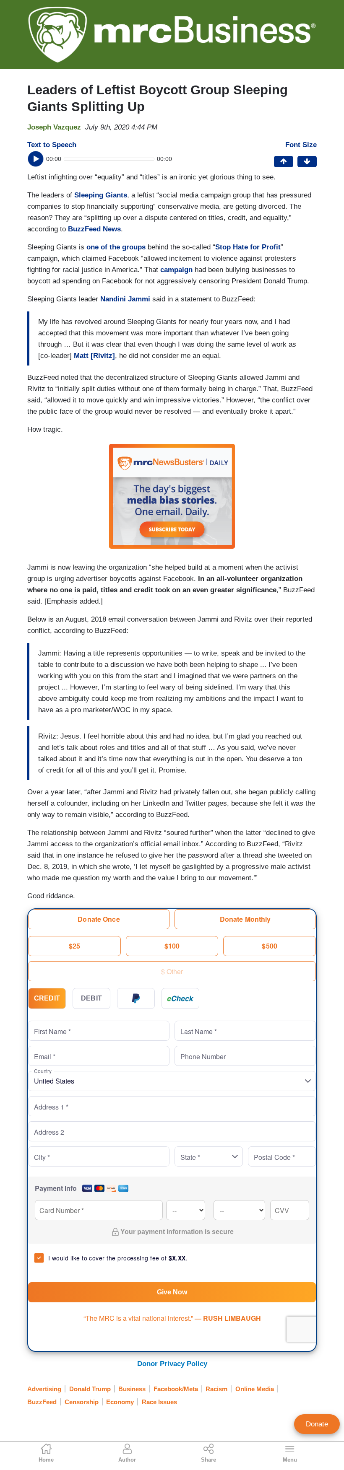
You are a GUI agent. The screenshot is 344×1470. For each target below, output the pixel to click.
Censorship (82, 1401)
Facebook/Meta (176, 1388)
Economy (120, 1401)
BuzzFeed (42, 1401)
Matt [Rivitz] (94, 356)
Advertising (44, 1388)
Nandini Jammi (125, 299)
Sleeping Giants (100, 195)
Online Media (254, 1388)
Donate (317, 1424)
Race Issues (159, 1401)
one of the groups (116, 247)
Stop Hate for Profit (248, 247)
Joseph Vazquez (54, 127)
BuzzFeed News (94, 229)
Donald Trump (90, 1388)
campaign (176, 270)
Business (132, 1388)
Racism (216, 1388)
